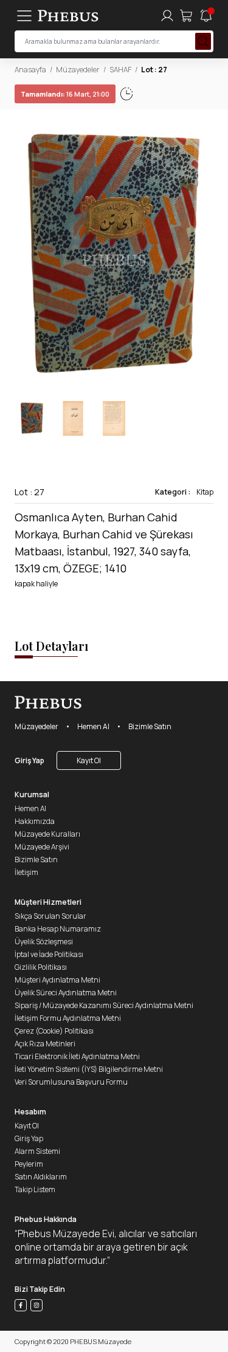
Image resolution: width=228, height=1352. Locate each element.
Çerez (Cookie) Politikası (54, 1031)
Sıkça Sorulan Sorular (50, 916)
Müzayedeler (78, 69)
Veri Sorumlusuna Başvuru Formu (71, 1082)
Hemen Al (93, 726)
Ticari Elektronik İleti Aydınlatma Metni (77, 1056)
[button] (203, 255)
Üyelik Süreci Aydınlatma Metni (66, 992)
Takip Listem (35, 1189)
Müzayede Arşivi (42, 847)
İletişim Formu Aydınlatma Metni (68, 1018)
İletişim (26, 872)
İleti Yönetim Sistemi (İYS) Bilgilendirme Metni (89, 1069)
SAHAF (120, 69)
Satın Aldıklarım (41, 1177)
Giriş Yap (29, 760)
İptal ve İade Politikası (49, 954)
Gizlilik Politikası (41, 967)
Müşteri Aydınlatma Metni (57, 980)
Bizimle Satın (149, 726)
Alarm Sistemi (37, 1151)
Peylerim (29, 1164)
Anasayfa (30, 69)
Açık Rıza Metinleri (45, 1043)
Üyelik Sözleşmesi (44, 941)
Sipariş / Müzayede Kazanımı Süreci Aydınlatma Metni (104, 1005)
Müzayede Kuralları (47, 834)
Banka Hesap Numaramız (58, 929)
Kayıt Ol (89, 760)
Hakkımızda (35, 821)
